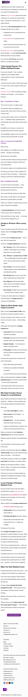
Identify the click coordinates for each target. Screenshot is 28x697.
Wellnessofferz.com (8, 680)
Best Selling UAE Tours (9, 660)
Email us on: (6, 632)
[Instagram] (7, 683)
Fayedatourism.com (9, 677)
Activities (6, 648)
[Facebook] (4, 683)
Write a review (7, 644)
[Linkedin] (12, 683)
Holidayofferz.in (7, 673)
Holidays (5, 650)
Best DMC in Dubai (8, 657)
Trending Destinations (9, 662)
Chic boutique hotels (9, 38)
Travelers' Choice (8, 646)
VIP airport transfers (9, 506)
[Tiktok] (10, 683)
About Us (5, 626)
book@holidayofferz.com (10, 634)
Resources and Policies (9, 628)
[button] (25, 2)
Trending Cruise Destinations (11, 664)
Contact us (6, 630)
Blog (4, 642)
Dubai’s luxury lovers (8, 50)
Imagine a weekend (6, 91)
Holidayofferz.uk (7, 671)
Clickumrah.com (8, 675)
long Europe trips (11, 15)
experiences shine (19, 491)
